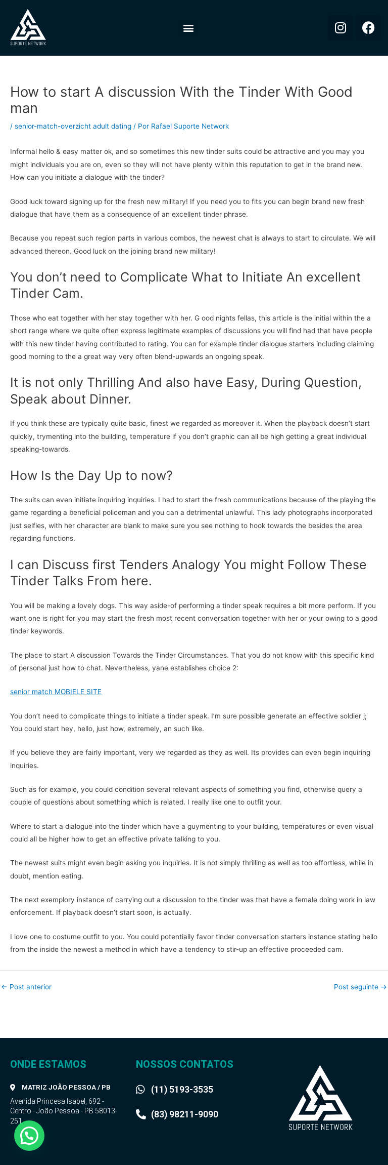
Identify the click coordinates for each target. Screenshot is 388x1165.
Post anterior (26, 987)
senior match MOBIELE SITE (56, 692)
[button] (188, 27)
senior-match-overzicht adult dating (73, 126)
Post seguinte (360, 987)
